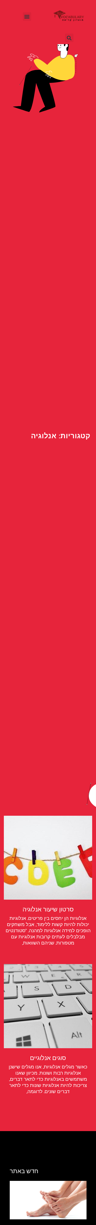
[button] (27, 16)
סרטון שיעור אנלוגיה (48, 909)
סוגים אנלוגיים (48, 1058)
